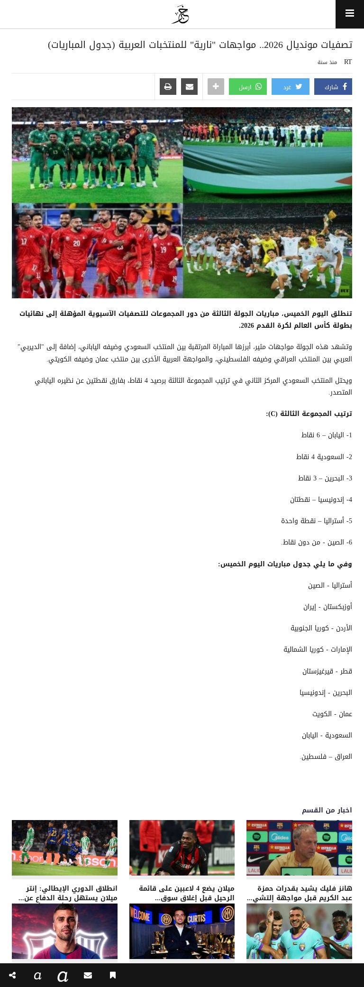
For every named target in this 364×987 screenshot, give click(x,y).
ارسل (246, 87)
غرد (288, 87)
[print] (168, 87)
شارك (332, 87)
